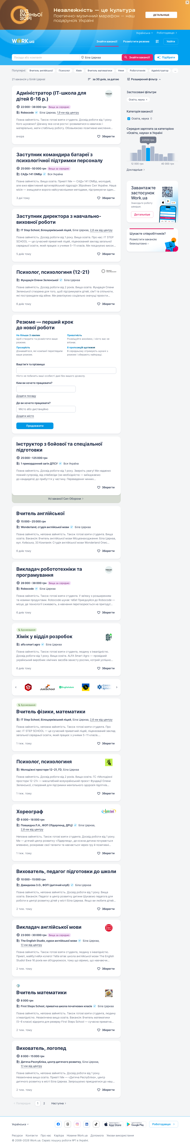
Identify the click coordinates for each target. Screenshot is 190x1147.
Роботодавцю (166, 32)
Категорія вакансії (140, 111)
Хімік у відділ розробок (44, 636)
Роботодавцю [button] (161, 1124)
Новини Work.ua (77, 1135)
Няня (121, 70)
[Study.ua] (28, 687)
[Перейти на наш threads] (67, 1124)
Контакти (32, 1135)
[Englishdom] (66, 687)
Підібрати (168, 57)
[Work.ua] (23, 41)
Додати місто (25, 415)
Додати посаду (26, 395)
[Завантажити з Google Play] (135, 1124)
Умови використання (120, 1135)
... (175, 70)
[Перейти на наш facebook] (58, 1124)
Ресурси (17, 1135)
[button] (157, 41)
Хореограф (29, 811)
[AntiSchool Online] (85, 687)
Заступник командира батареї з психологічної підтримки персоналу (59, 157)
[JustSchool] (47, 687)
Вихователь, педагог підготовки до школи (66, 871)
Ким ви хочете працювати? (34, 382)
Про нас (46, 1135)
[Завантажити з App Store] (112, 1124)
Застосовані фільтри (141, 92)
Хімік (79, 70)
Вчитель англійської (41, 70)
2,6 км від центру (101, 230)
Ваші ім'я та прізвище (30, 364)
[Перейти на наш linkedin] (86, 1124)
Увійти (171, 41)
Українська (19, 1124)
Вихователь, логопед (41, 1048)
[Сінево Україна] (104, 687)
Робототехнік (137, 70)
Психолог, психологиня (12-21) (53, 272)
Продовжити (34, 425)
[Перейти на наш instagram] (77, 1124)
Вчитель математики (100, 70)
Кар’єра (59, 1135)
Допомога (97, 1135)
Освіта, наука (140, 118)
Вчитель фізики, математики (50, 711)
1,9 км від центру (68, 112)
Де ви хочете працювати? (33, 403)
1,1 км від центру (31, 944)
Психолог (64, 70)
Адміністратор (159, 70)
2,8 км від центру (32, 829)
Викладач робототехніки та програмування (49, 572)
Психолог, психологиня (44, 761)
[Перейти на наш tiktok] (96, 1124)
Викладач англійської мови (48, 927)
